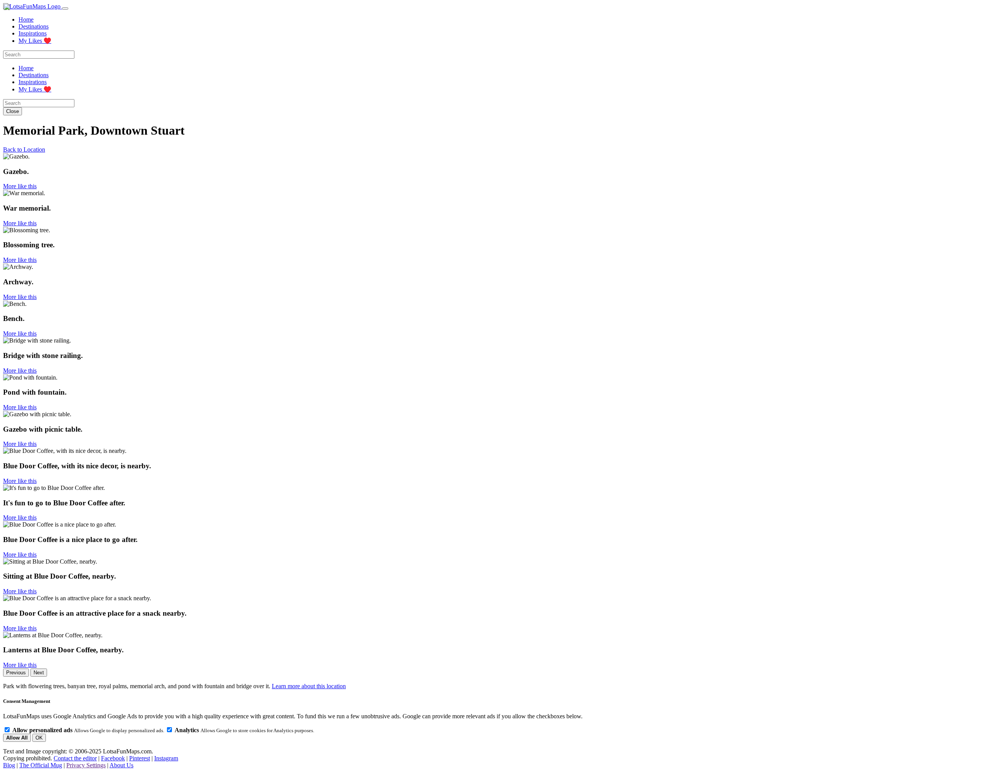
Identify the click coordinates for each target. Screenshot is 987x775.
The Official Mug (40, 765)
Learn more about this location (309, 686)
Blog (9, 765)
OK (39, 738)
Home (26, 19)
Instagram (166, 758)
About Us (121, 765)
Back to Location (24, 149)
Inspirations (33, 33)
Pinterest (139, 758)
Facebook (113, 758)
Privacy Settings (86, 765)
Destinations (34, 26)
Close (12, 111)
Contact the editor (75, 758)
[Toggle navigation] (65, 8)
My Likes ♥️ (35, 40)
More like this (20, 186)
